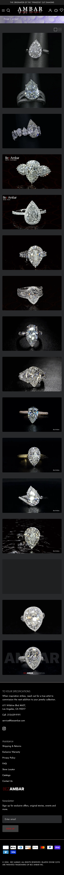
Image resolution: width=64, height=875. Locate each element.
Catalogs (6, 775)
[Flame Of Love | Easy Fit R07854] (32, 657)
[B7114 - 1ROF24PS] (32, 455)
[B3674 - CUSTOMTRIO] (32, 374)
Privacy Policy (8, 757)
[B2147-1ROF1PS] (32, 536)
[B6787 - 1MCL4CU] (32, 414)
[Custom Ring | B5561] (32, 617)
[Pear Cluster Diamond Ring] (32, 50)
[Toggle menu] (3, 10)
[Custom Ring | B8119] (32, 576)
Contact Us (7, 781)
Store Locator (8, 769)
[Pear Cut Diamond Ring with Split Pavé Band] (32, 90)
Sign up (10, 828)
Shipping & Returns (11, 746)
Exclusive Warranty (11, 752)
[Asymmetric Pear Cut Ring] (32, 131)
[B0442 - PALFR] (32, 212)
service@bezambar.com (13, 720)
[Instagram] (4, 728)
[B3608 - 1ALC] (32, 333)
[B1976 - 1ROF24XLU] (32, 252)
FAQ (4, 763)
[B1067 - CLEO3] (32, 293)
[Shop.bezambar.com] (30, 10)
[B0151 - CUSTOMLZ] (32, 171)
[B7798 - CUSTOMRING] (32, 495)
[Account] (49, 10)
